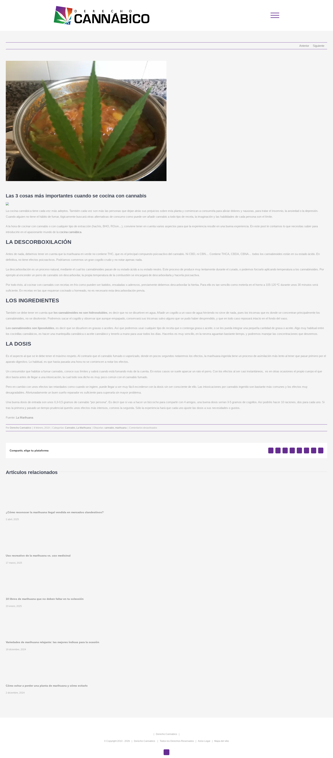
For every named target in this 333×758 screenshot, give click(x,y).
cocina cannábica (70, 232)
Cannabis (70, 427)
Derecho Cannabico (20, 427)
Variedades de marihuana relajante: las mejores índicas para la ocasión (52, 642)
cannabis (109, 427)
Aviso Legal (204, 741)
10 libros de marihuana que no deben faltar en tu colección (45, 598)
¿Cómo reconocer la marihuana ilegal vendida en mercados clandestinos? (55, 512)
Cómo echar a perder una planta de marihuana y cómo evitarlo (47, 685)
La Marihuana (24, 417)
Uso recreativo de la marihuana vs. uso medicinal (38, 555)
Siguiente (318, 45)
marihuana (121, 427)
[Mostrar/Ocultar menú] (275, 15)
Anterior (304, 45)
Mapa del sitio (221, 741)
